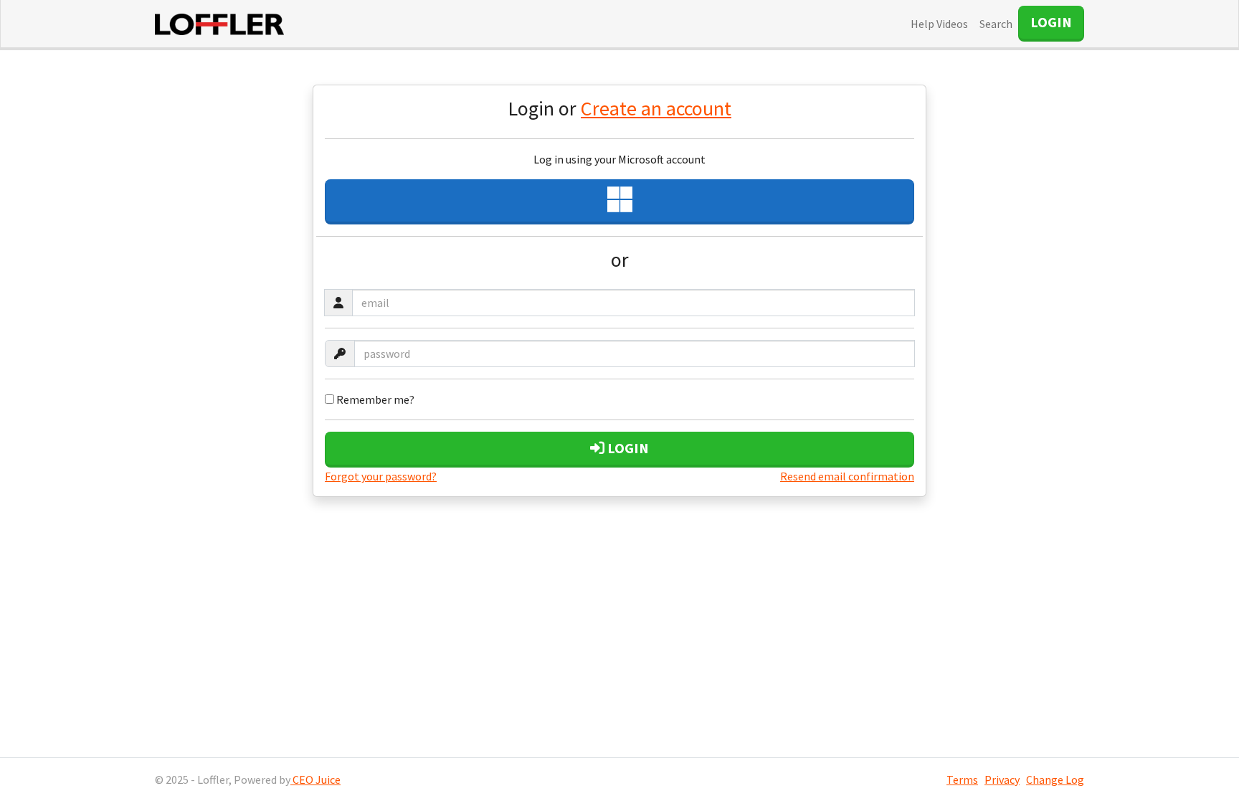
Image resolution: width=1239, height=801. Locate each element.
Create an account (656, 108)
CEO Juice (315, 779)
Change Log (1055, 779)
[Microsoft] (619, 201)
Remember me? (374, 399)
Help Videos (939, 23)
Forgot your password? (381, 476)
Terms (962, 779)
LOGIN (1051, 22)
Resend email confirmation (847, 476)
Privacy (1002, 779)
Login (626, 448)
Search (995, 23)
